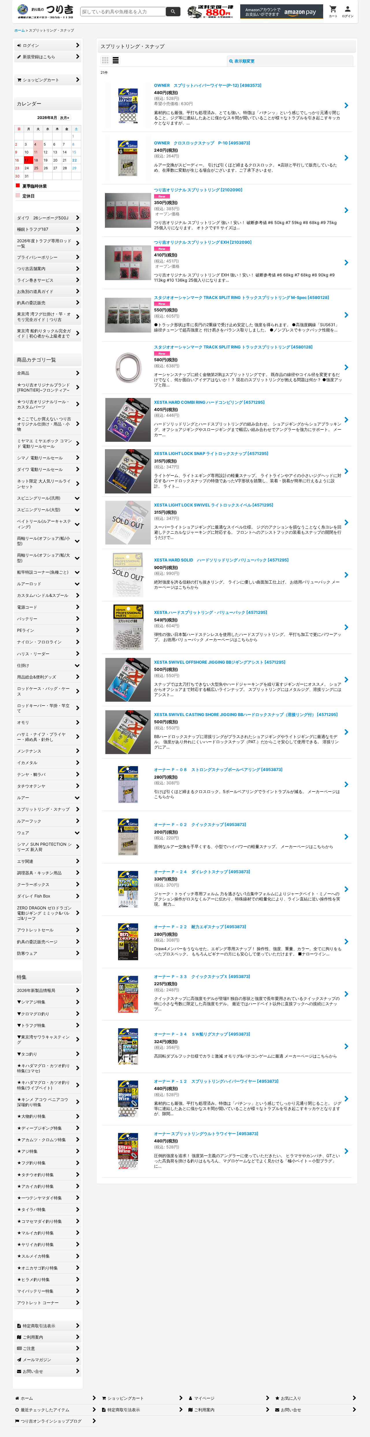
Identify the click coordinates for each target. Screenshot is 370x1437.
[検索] (173, 11)
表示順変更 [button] (244, 60)
